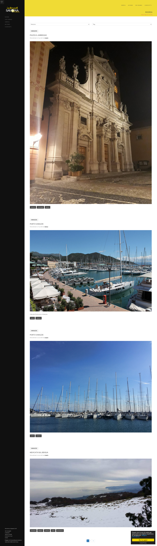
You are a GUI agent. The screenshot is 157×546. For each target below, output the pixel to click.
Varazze (34, 31)
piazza (47, 207)
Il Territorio (7, 532)
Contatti (8, 26)
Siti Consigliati (8, 531)
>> (93, 540)
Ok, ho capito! (143, 540)
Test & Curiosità (8, 534)
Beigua (40, 530)
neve (53, 530)
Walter (46, 226)
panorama (60, 530)
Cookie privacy (143, 543)
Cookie (6, 537)
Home (7, 17)
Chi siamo (8, 19)
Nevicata (33, 530)
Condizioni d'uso (8, 536)
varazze (39, 318)
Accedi (7, 24)
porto (32, 318)
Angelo (46, 38)
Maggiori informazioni (139, 536)
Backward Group (14, 541)
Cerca (7, 22)
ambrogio (40, 207)
